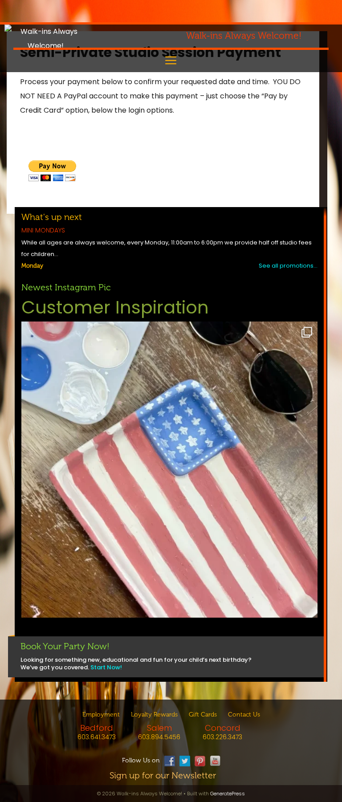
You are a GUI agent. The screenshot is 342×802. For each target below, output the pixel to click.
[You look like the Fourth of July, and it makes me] (169, 470)
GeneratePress (227, 793)
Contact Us (244, 714)
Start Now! (106, 667)
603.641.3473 (96, 737)
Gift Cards (203, 714)
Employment (101, 714)
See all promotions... (288, 265)
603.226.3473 (222, 737)
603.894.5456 (159, 737)
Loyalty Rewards (154, 714)
